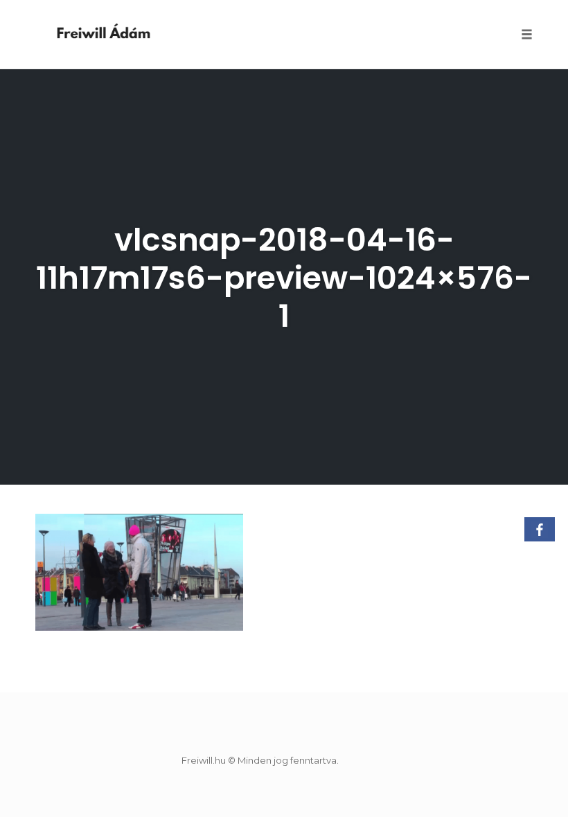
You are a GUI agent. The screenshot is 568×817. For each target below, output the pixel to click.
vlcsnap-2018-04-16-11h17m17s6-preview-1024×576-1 (284, 278)
